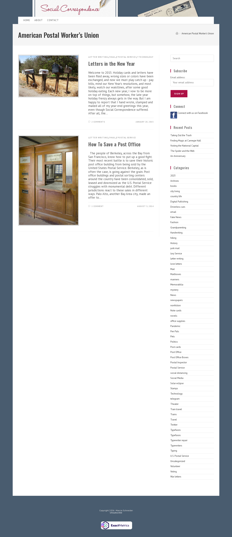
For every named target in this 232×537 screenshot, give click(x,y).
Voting (173, 471)
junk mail (175, 248)
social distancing (178, 373)
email (173, 211)
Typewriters (176, 445)
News (173, 295)
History (173, 243)
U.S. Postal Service (179, 455)
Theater (174, 404)
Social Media (176, 378)
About (38, 20)
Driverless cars (177, 206)
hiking (173, 237)
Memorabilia (176, 284)
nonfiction (175, 305)
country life (176, 196)
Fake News (175, 217)
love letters (176, 263)
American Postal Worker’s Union (198, 33)
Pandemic (175, 326)
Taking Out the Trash (181, 135)
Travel (173, 419)
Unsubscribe (116, 512)
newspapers (176, 300)
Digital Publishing (179, 201)
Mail (112, 57)
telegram (175, 398)
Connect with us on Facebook (193, 113)
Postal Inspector (178, 362)
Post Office (175, 352)
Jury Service (176, 253)
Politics (174, 341)
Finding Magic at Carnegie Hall (185, 140)
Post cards (175, 347)
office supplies (177, 321)
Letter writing (98, 57)
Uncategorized (177, 461)
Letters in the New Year (111, 63)
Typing (173, 450)
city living (175, 191)
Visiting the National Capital (184, 145)
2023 (172, 175)
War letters (175, 476)
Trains (173, 414)
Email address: (177, 77)
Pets (172, 336)
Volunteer (175, 466)
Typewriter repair (178, 440)
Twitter (173, 424)
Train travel (176, 409)
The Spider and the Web (182, 150)
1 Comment (98, 206)
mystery (174, 289)
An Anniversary (177, 156)
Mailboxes (175, 274)
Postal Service (127, 57)
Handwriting (176, 232)
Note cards (175, 310)
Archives (174, 180)
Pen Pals (174, 331)
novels (173, 315)
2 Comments (98, 122)
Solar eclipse (177, 383)
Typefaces (175, 430)
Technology (145, 57)
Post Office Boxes (179, 357)
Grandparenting (178, 227)
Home (26, 20)
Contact (53, 20)
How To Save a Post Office (114, 144)
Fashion (174, 222)
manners (174, 279)
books (173, 186)
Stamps (174, 388)
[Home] (177, 33)
